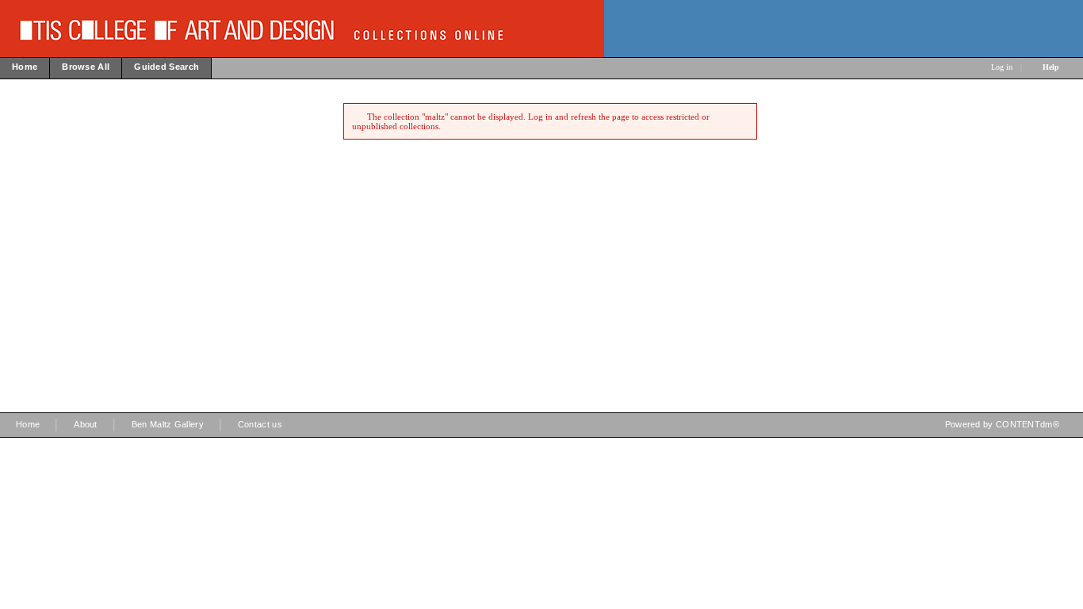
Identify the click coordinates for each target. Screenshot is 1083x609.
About (86, 424)
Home (28, 424)
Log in (1001, 67)
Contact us (260, 424)
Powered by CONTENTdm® (1002, 424)
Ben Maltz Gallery (168, 424)
